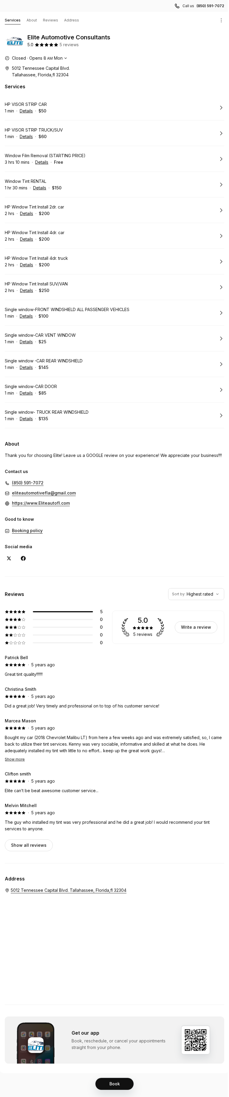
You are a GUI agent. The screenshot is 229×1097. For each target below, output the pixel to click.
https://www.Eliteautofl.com (41, 503)
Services (13, 20)
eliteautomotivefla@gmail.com (44, 492)
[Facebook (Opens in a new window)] (23, 558)
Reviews (50, 20)
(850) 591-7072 (210, 6)
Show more (15, 759)
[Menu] (221, 20)
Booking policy (27, 530)
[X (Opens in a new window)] (9, 558)
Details (26, 110)
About (32, 20)
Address (71, 20)
